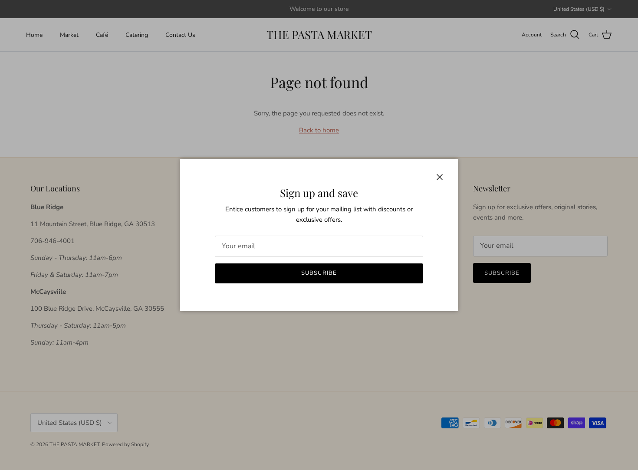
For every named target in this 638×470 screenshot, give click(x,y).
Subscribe (318, 273)
